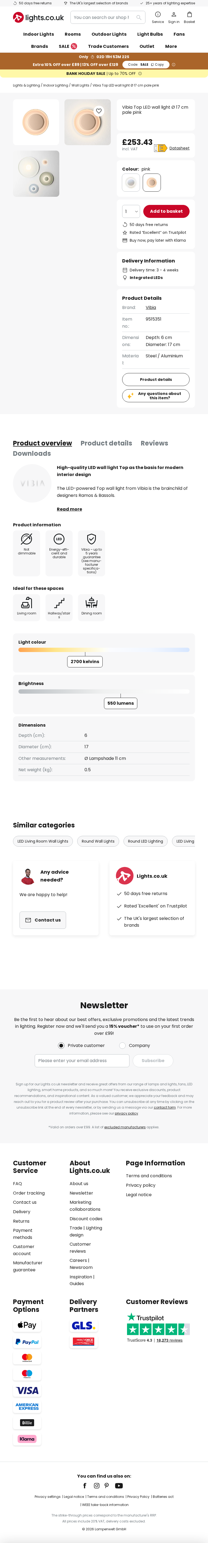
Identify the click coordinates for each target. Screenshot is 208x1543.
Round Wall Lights (98, 841)
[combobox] (108, 17)
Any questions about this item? (159, 396)
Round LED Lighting (145, 841)
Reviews (154, 443)
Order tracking (29, 1193)
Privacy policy (140, 1185)
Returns (21, 1221)
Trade (76, 1228)
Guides (77, 1284)
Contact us (25, 1202)
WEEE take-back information (105, 1504)
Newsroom (81, 1267)
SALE (64, 46)
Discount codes (86, 1219)
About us (79, 1183)
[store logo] (38, 17)
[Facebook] (88, 1486)
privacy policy (126, 1113)
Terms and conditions (149, 1176)
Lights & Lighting (26, 85)
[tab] (42, 443)
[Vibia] (32, 483)
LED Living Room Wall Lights (43, 841)
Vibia (151, 307)
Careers (78, 1260)
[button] (36, 174)
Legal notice (139, 1195)
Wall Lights (80, 85)
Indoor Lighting (55, 85)
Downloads (32, 453)
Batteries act (163, 1496)
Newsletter (81, 1193)
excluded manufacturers (125, 1127)
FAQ (17, 1183)
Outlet (146, 46)
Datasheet (180, 148)
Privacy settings (48, 1496)
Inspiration (81, 1277)
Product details (106, 443)
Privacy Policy (138, 1496)
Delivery (21, 1212)
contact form (165, 1107)
